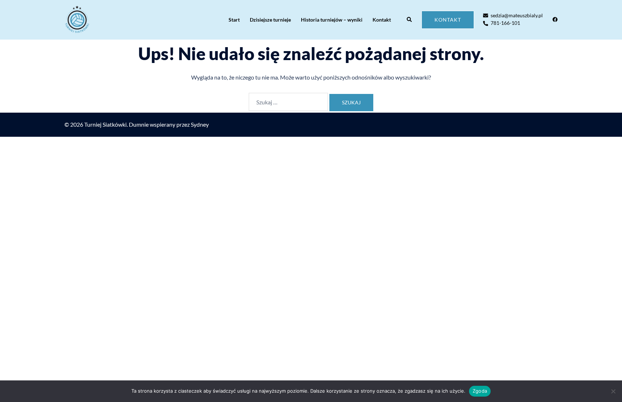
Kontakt (382, 20)
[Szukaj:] (288, 102)
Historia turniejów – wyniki (331, 20)
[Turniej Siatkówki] (77, 19)
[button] (410, 20)
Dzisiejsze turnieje (270, 20)
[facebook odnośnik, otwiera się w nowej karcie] (555, 19)
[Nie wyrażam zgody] (613, 391)
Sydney (200, 124)
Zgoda (480, 391)
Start (234, 20)
